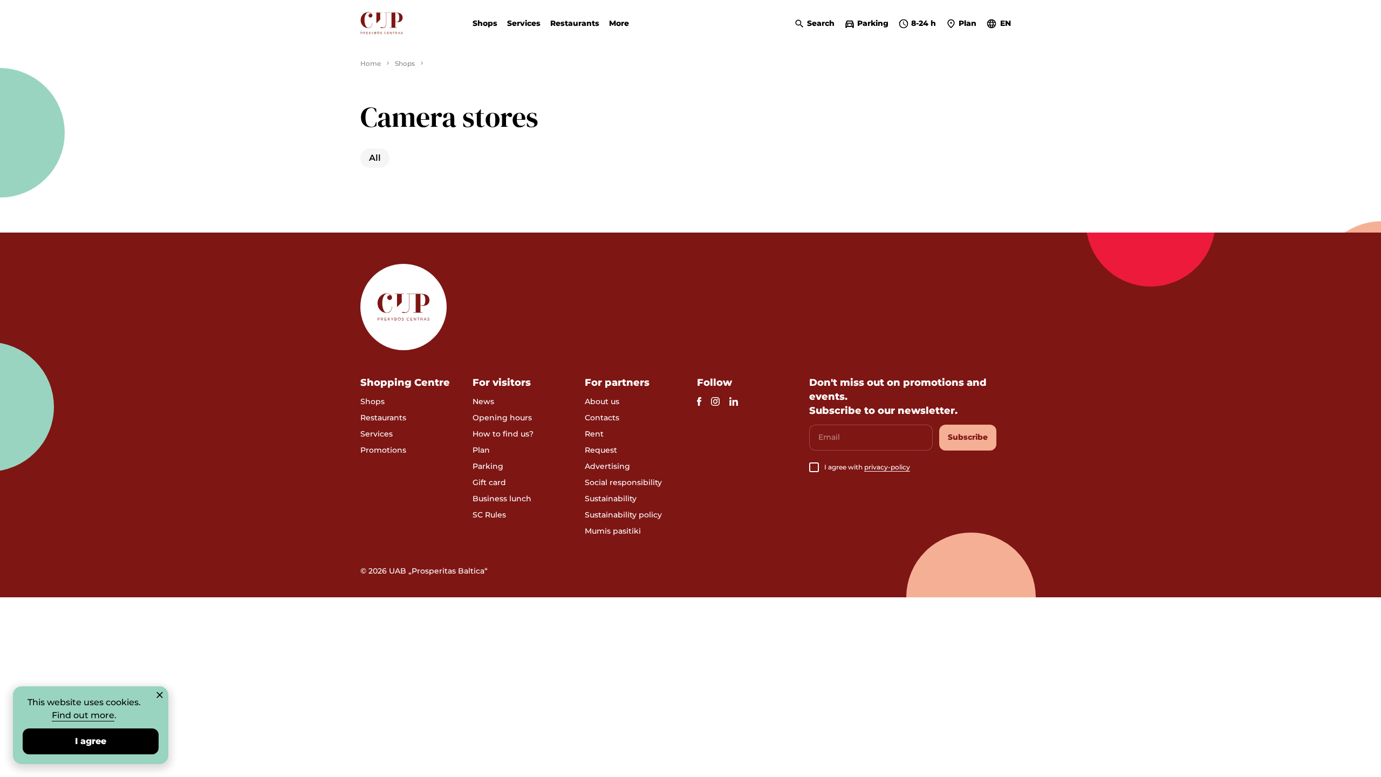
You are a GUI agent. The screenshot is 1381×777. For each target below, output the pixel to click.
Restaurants (574, 23)
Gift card (489, 482)
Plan (481, 450)
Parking (488, 466)
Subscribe (968, 437)
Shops (485, 23)
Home (370, 63)
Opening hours (502, 417)
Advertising (607, 466)
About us (602, 401)
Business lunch (502, 498)
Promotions (383, 450)
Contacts (602, 417)
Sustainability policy (623, 515)
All (375, 158)
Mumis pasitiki (613, 531)
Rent (594, 434)
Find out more (83, 715)
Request (601, 450)
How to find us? (503, 434)
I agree (90, 741)
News (483, 401)
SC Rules (489, 515)
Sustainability (611, 498)
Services (524, 23)
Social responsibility (623, 482)
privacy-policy (887, 467)
